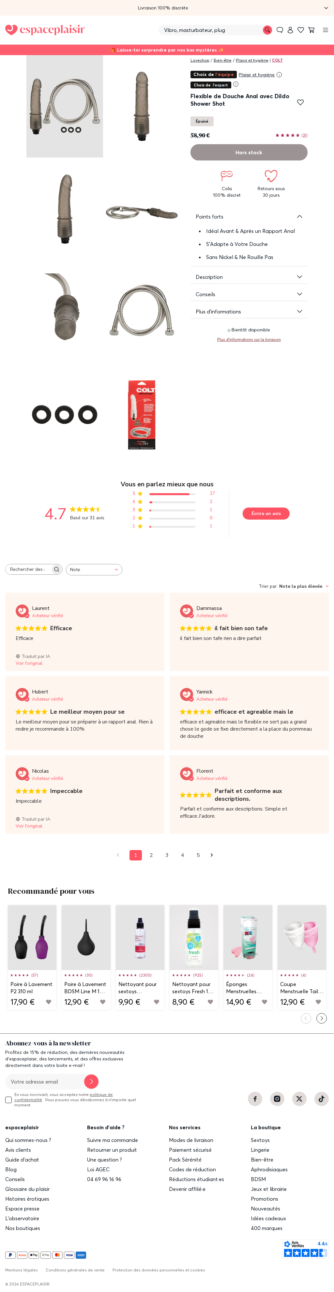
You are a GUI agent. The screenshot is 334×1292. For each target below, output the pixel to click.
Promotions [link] (264, 1198)
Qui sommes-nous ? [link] (28, 1140)
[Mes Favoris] (300, 30)
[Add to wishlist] (48, 1002)
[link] (290, 30)
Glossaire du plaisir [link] (27, 1189)
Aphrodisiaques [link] (269, 1169)
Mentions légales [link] (21, 1270)
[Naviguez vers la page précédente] (120, 855)
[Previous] (306, 1018)
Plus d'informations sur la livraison (249, 339)
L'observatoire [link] (22, 1218)
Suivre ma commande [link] (112, 1140)
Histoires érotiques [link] (27, 1198)
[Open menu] (325, 30)
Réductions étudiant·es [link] (196, 1179)
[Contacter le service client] (280, 30)
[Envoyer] (91, 1081)
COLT (277, 60)
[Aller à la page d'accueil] (45, 30)
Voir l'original (29, 663)
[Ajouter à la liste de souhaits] (300, 102)
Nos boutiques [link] (22, 1228)
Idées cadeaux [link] (268, 1218)
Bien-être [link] (262, 1159)
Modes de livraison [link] (191, 1140)
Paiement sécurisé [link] (190, 1150)
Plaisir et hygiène (252, 60)
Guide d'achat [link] (22, 1159)
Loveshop (199, 60)
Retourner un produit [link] (112, 1150)
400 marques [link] (266, 1228)
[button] (167, 8)
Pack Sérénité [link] (185, 1159)
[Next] (321, 1018)
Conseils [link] (15, 1179)
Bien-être (223, 60)
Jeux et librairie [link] (269, 1189)
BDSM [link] (258, 1179)
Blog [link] (11, 1169)
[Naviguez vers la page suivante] (214, 855)
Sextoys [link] (260, 1140)
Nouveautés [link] (265, 1208)
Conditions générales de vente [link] (75, 1270)
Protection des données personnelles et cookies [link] (159, 1270)
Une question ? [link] (104, 1159)
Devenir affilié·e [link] (187, 1189)
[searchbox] (28, 569)
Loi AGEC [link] (98, 1169)
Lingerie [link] (260, 1150)
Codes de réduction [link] (192, 1169)
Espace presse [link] (22, 1208)
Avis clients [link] (18, 1150)
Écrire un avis (266, 513)
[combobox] (94, 569)
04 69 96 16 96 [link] (104, 1179)
